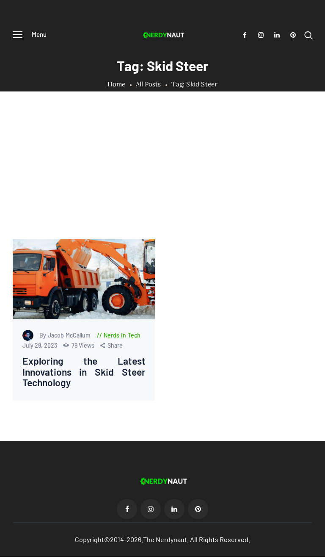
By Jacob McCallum (65, 335)
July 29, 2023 (40, 345)
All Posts (148, 84)
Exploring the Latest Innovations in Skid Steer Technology (84, 372)
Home (116, 84)
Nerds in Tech (122, 335)
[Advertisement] (162, 175)
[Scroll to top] (318, 552)
